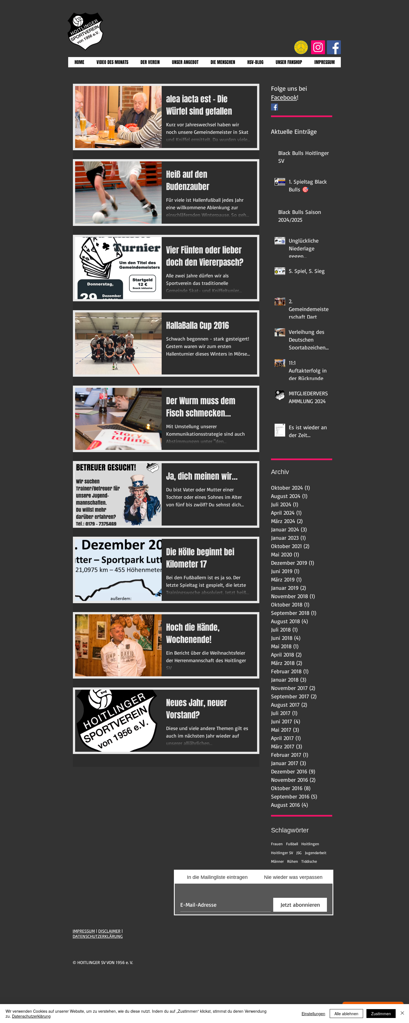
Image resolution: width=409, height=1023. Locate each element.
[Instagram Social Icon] (318, 47)
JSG (299, 852)
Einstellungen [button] (313, 1013)
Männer (277, 861)
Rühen (292, 861)
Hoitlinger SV (282, 852)
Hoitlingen (310, 843)
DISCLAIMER (109, 931)
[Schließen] (402, 1014)
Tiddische (309, 861)
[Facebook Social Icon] (334, 47)
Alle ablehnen (346, 1013)
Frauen (277, 843)
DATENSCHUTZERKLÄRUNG (98, 936)
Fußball (292, 843)
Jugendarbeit (315, 852)
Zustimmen (381, 1013)
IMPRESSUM (84, 931)
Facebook (284, 97)
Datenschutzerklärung (31, 1016)
